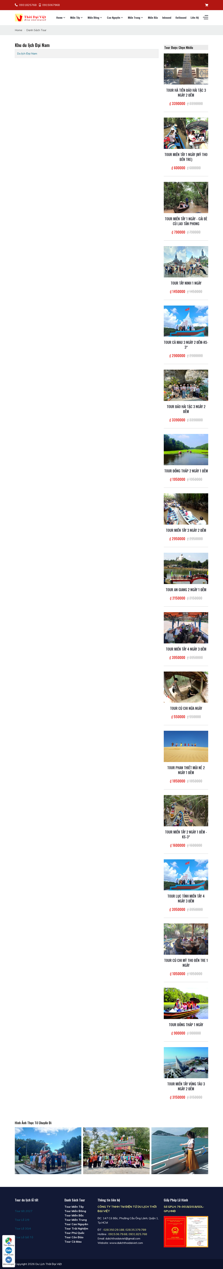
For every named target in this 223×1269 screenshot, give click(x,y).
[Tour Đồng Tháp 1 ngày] (186, 1003)
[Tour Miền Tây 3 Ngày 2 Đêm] (186, 508)
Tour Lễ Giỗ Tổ (24, 1237)
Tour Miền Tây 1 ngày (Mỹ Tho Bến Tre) (185, 157)
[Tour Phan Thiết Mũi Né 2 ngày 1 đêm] (186, 746)
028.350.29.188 (113, 1229)
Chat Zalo (9, 1254)
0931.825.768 (138, 1234)
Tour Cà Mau (73, 1241)
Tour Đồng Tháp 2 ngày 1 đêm (186, 470)
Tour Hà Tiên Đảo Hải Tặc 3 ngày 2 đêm (186, 93)
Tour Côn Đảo (73, 1237)
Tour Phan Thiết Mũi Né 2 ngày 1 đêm (186, 770)
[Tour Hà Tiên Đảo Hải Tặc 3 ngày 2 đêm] (186, 68)
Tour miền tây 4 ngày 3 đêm (186, 649)
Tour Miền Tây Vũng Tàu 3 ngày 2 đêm (186, 1086)
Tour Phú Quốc (74, 1233)
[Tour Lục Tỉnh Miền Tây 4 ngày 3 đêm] (186, 874)
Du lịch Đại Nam (27, 53)
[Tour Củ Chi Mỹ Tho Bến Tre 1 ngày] (186, 939)
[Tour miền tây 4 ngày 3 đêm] (186, 627)
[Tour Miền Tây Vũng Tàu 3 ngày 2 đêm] (186, 1062)
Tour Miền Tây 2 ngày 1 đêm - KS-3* (186, 834)
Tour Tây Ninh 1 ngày (186, 283)
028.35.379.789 (135, 1229)
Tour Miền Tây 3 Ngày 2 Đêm (186, 530)
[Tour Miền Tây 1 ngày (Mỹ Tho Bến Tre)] (186, 133)
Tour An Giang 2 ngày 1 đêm (186, 589)
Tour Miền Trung (75, 1219)
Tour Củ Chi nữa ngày (186, 708)
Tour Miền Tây (74, 1206)
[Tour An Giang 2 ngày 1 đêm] (186, 568)
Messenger (8, 1264)
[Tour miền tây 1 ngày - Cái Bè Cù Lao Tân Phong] (186, 197)
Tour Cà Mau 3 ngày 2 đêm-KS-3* (186, 345)
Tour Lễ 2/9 (22, 1219)
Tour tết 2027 (23, 1211)
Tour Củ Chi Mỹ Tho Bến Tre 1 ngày (186, 963)
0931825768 (28, 5)
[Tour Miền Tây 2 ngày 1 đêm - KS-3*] (186, 810)
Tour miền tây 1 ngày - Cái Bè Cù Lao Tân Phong (186, 221)
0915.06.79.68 (117, 1234)
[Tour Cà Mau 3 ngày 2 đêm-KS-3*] (186, 320)
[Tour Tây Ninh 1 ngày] (186, 261)
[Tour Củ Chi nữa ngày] (186, 686)
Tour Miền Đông (75, 1211)
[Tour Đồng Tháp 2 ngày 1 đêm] (186, 449)
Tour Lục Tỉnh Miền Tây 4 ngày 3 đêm (186, 898)
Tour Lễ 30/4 (23, 1228)
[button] (204, 1151)
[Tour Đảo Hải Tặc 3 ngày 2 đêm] (186, 385)
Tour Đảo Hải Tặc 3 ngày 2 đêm (186, 409)
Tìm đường (8, 1245)
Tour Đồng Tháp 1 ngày (186, 1024)
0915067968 (51, 5)
